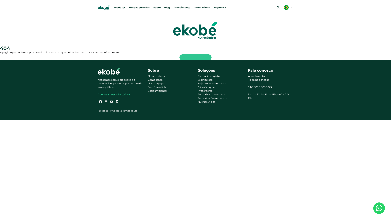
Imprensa (220, 7)
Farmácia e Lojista (209, 76)
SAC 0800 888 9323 (260, 87)
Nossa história (156, 76)
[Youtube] (111, 101)
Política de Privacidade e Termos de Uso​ (117, 111)
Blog (167, 7)
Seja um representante (212, 83)
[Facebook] (100, 101)
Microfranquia (206, 87)
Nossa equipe (156, 83)
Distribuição (205, 79)
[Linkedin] (117, 101)
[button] (278, 7)
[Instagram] (106, 101)
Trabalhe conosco (258, 79)
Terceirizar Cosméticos (211, 94)
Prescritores (205, 90)
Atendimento (182, 7)
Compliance (155, 79)
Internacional (202, 7)
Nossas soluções (139, 7)
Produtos (119, 7)
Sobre (157, 7)
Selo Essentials (157, 87)
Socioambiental (157, 90)
